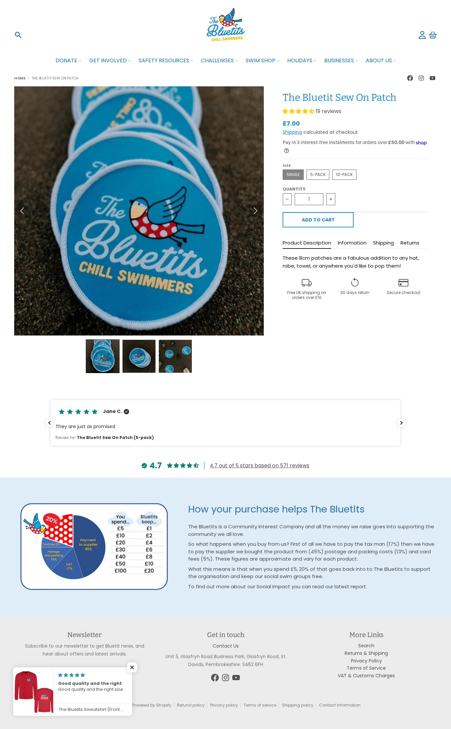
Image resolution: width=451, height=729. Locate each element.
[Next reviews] (401, 423)
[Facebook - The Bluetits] (410, 78)
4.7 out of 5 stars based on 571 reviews (259, 465)
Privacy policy (224, 705)
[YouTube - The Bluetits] (432, 78)
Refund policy (191, 705)
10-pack (344, 174)
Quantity (294, 189)
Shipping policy (297, 705)
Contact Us (226, 646)
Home (19, 78)
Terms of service (260, 705)
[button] (103, 356)
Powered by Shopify (151, 705)
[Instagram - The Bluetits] (421, 78)
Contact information (340, 705)
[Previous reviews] (49, 423)
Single (293, 174)
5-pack (318, 174)
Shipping (292, 132)
